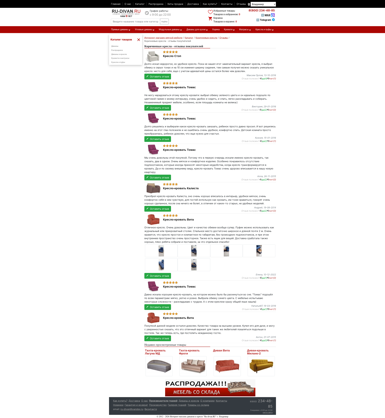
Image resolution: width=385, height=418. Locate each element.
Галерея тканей (177, 404)
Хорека (216, 29)
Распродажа (156, 3)
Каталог (140, 3)
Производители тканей (163, 400)
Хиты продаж (175, 3)
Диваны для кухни (195, 29)
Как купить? (210, 3)
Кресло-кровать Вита (178, 219)
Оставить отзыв (158, 76)
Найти (164, 21)
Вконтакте (151, 409)
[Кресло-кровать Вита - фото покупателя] (161, 250)
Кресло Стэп (172, 56)
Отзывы (241, 3)
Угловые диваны (143, 29)
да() (264, 78)
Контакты (227, 3)
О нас (128, 3)
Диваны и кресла (119, 54)
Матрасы (244, 29)
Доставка (193, 3)
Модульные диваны (169, 29)
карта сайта (268, 412)
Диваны (114, 46)
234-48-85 (262, 10)
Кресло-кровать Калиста (181, 188)
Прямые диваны (119, 29)
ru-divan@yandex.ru (131, 409)
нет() (273, 78)
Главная (115, 3)
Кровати (228, 29)
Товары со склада (198, 404)
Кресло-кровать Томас (179, 87)
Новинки (118, 404)
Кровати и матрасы (120, 58)
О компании (207, 400)
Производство (158, 404)
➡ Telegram (263, 19)
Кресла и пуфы (263, 29)
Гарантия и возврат (136, 404)
